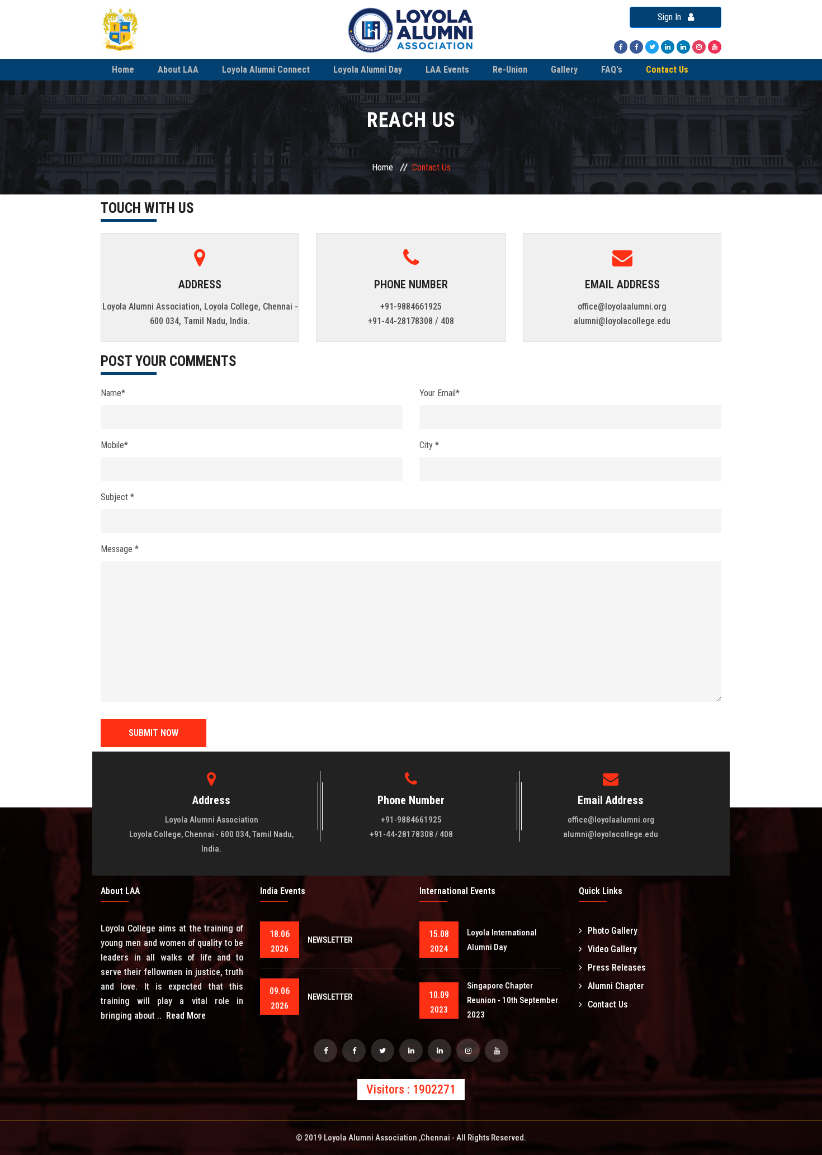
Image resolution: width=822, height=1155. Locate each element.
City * (429, 445)
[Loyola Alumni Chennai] (325, 1050)
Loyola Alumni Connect (266, 69)
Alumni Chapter (616, 986)
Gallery (564, 69)
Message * (120, 549)
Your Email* (439, 393)
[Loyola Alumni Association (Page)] (683, 46)
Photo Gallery (612, 930)
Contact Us (667, 69)
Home (123, 69)
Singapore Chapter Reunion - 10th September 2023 (512, 1000)
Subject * (117, 497)
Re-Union (510, 69)
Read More (186, 1015)
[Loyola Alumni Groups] (354, 1050)
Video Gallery (612, 949)
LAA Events (447, 69)
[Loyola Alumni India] (620, 46)
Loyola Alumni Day (367, 69)
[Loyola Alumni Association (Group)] (667, 46)
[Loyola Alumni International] (636, 46)
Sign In (673, 17)
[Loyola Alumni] (714, 46)
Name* (113, 393)
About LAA (178, 69)
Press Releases (617, 967)
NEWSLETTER (330, 940)
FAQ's (611, 69)
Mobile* (114, 445)
